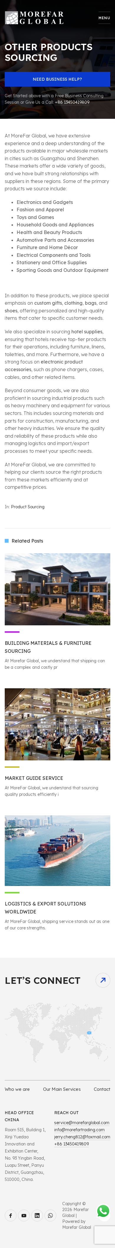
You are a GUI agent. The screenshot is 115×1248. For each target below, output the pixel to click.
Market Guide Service (34, 778)
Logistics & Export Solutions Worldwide (45, 908)
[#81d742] (58, 850)
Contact (102, 1089)
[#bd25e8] (58, 589)
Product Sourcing (28, 506)
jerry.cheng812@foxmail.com (82, 1137)
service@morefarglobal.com (81, 1122)
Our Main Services (62, 1089)
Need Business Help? (57, 79)
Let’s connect (42, 980)
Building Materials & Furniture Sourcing (48, 647)
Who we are (17, 1089)
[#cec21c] (58, 724)
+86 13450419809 (72, 102)
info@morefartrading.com (79, 1129)
